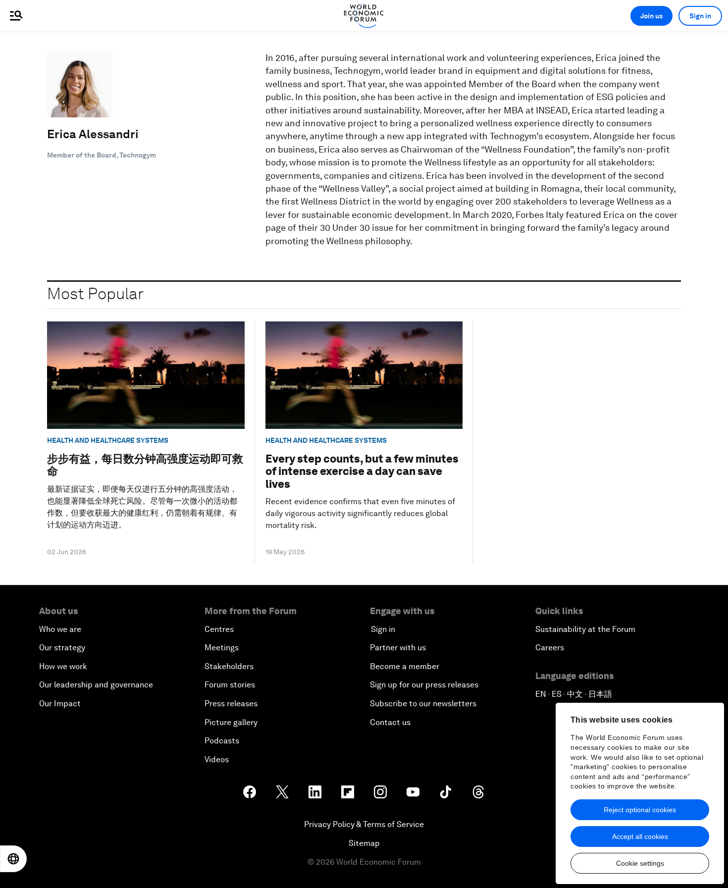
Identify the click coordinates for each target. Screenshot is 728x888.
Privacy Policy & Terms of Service (364, 824)
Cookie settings (640, 863)
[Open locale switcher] (13, 859)
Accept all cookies (640, 836)
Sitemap (364, 843)
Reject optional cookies (640, 810)
